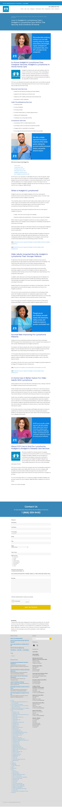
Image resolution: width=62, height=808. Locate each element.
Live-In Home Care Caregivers (17, 709)
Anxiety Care (14, 715)
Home (22, 8)
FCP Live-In (5, 802)
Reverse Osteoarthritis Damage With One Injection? (19, 641)
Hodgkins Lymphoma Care (20, 172)
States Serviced (15, 779)
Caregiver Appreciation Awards (18, 774)
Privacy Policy (15, 789)
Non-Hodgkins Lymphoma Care (21, 174)
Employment (47, 8)
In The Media (14, 780)
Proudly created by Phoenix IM (14, 802)
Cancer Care (17, 165)
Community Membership (17, 783)
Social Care (14, 757)
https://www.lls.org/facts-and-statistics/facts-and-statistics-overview (30, 367)
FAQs (43, 8)
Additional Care (15, 760)
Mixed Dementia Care (16, 746)
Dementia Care (15, 723)
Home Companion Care (17, 734)
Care (25, 8)
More (53, 8)
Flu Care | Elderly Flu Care (17, 731)
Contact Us (57, 8)
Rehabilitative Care (16, 755)
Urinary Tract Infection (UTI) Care (18, 759)
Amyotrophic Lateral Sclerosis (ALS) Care (20, 714)
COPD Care (14, 720)
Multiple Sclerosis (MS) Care (17, 747)
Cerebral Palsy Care (16, 719)
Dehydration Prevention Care (18, 722)
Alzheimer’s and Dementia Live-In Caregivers (20, 708)
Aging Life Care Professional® (18, 784)
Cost (28, 8)
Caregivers (32, 8)
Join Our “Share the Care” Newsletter (19, 777)
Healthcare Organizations (17, 787)
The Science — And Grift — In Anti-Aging (19, 649)
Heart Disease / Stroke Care (17, 733)
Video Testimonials (16, 765)
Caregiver (13, 655)
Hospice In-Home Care (16, 737)
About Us (14, 770)
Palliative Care (15, 750)
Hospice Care (15, 736)
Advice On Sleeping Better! (16, 638)
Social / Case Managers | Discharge (19, 788)
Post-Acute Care (15, 752)
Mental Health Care (16, 745)
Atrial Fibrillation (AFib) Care (17, 717)
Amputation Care (15, 713)
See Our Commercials (16, 775)
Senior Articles (15, 771)
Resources (14, 782)
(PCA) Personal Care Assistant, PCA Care (20, 791)
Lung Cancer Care (18, 167)
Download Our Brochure (17, 778)
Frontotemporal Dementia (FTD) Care (19, 732)
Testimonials (38, 8)
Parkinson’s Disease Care (17, 751)
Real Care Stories (15, 773)
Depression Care (15, 724)
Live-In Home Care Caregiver (17, 704)
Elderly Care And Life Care (17, 727)
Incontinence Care (16, 741)
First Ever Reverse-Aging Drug (17, 647)
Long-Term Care (15, 742)
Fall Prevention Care (16, 729)
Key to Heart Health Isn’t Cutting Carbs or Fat (19, 645)
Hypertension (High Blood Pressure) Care (20, 740)
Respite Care (15, 756)
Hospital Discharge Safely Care (18, 738)
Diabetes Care (15, 726)
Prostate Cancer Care (19, 169)
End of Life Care (15, 728)
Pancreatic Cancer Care (20, 170)
